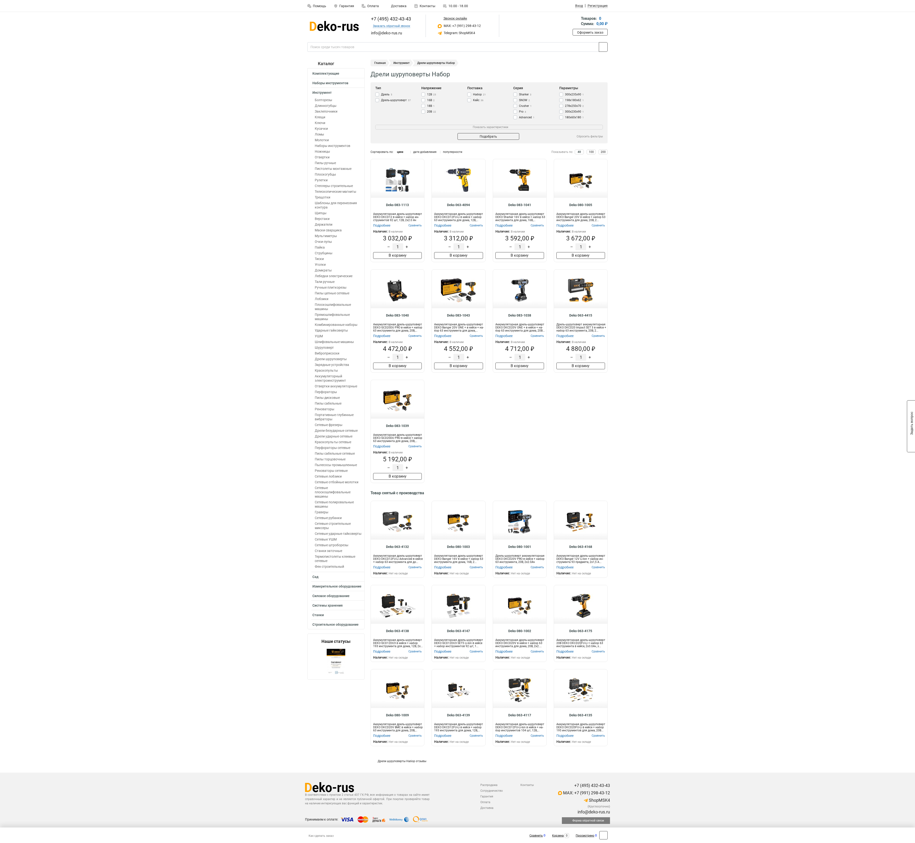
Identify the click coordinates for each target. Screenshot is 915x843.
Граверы (321, 512)
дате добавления (425, 152)
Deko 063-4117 (519, 715)
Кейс (478, 100)
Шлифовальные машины (334, 342)
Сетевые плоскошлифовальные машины (333, 492)
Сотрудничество (491, 790)
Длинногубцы (325, 106)
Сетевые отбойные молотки (336, 482)
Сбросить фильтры (590, 136)
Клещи (320, 117)
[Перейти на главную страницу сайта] (334, 26)
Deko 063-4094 (458, 205)
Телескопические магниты (335, 191)
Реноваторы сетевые (331, 471)
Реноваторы (324, 409)
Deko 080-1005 (580, 205)
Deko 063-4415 (580, 315)
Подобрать (488, 136)
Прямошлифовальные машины (332, 317)
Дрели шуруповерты (331, 359)
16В (431, 100)
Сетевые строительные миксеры (333, 526)
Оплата (373, 6)
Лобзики (321, 299)
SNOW (524, 100)
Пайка (320, 247)
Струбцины (323, 253)
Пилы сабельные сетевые (335, 453)
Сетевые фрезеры (328, 425)
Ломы (319, 134)
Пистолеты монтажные (333, 169)
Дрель (386, 94)
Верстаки (322, 219)
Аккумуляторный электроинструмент (330, 378)
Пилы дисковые (327, 398)
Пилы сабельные (328, 403)
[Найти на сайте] (603, 47)
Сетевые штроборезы (331, 545)
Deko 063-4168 (580, 547)
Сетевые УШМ (326, 539)
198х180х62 (574, 100)
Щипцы (320, 213)
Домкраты (323, 270)
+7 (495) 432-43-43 (390, 19)
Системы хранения (327, 605)
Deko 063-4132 (397, 547)
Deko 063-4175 (580, 631)
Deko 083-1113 (397, 205)
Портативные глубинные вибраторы (334, 417)
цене (400, 152)
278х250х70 (574, 106)
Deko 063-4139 (458, 715)
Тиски (319, 259)
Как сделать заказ (321, 836)
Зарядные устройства (332, 365)
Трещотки (322, 197)
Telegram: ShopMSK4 (459, 33)
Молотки (322, 140)
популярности (452, 152)
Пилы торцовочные (330, 459)
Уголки (320, 264)
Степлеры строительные (334, 186)
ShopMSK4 (599, 800)
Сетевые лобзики (328, 476)
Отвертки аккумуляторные (336, 386)
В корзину (398, 255)
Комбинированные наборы (336, 325)
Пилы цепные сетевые (332, 293)
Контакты (427, 6)
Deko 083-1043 (458, 315)
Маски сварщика (328, 230)
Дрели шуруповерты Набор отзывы (402, 761)
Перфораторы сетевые (332, 448)
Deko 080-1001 (519, 547)
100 (591, 152)
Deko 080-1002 (519, 631)
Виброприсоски (327, 353)
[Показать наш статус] (336, 661)
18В (431, 106)
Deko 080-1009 (397, 715)
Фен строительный (329, 566)
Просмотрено (585, 835)
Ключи (320, 123)
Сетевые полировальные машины (334, 504)
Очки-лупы (323, 242)
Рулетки (321, 180)
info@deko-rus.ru (593, 811)
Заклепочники (326, 111)
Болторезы (323, 100)
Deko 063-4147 (458, 631)
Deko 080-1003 (458, 547)
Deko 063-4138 (397, 631)
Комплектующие (325, 73)
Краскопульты (326, 370)
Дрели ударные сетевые (333, 436)
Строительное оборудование (335, 624)
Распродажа (489, 785)
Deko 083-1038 (519, 315)
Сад (315, 577)
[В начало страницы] (603, 835)
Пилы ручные (325, 163)
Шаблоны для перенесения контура (336, 205)
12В (431, 94)
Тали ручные (325, 282)
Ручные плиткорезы (330, 287)
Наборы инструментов (330, 83)
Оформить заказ (590, 32)
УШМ (319, 336)
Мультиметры (326, 236)
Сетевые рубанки (328, 518)
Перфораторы (326, 392)
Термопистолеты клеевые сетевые (335, 559)
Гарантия (346, 6)
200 (603, 152)
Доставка (398, 6)
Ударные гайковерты (331, 330)
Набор (479, 94)
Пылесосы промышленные (336, 465)
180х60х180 (574, 117)
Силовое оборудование (331, 596)
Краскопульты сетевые (333, 442)
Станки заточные (328, 551)
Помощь (319, 6)
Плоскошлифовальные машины (333, 307)
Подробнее (381, 225)
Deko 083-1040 (397, 315)
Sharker (525, 94)
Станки (318, 615)
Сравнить (536, 835)
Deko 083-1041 (519, 205)
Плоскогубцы (325, 174)
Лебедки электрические (333, 276)
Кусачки (321, 128)
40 (579, 152)
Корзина (558, 835)
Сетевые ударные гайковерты (338, 534)
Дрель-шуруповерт (396, 100)
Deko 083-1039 (397, 426)
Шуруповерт (324, 347)
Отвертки (322, 157)
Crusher (525, 106)
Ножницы (322, 151)
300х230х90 (574, 111)
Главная (380, 63)
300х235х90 (574, 94)
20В (431, 111)
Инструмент (322, 92)
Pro (522, 111)
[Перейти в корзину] (576, 21)
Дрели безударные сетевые (336, 430)
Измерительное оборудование (336, 586)
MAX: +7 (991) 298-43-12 (462, 26)
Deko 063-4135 (580, 715)
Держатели (323, 224)
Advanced (526, 117)
